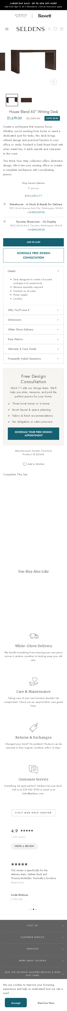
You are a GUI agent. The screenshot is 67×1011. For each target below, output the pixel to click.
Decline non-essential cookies (46, 1004)
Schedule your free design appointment (33, 433)
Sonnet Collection (36, 183)
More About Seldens (32, 960)
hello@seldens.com (33, 793)
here (33, 706)
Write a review (24, 846)
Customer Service (32, 937)
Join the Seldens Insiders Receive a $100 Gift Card (32, 974)
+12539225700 (36, 212)
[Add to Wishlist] (7, 521)
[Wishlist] (55, 29)
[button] (33, 271)
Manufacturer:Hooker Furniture (33, 451)
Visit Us (32, 925)
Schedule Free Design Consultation (33, 255)
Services (33, 948)
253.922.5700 (31, 789)
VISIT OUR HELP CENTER (33, 812)
